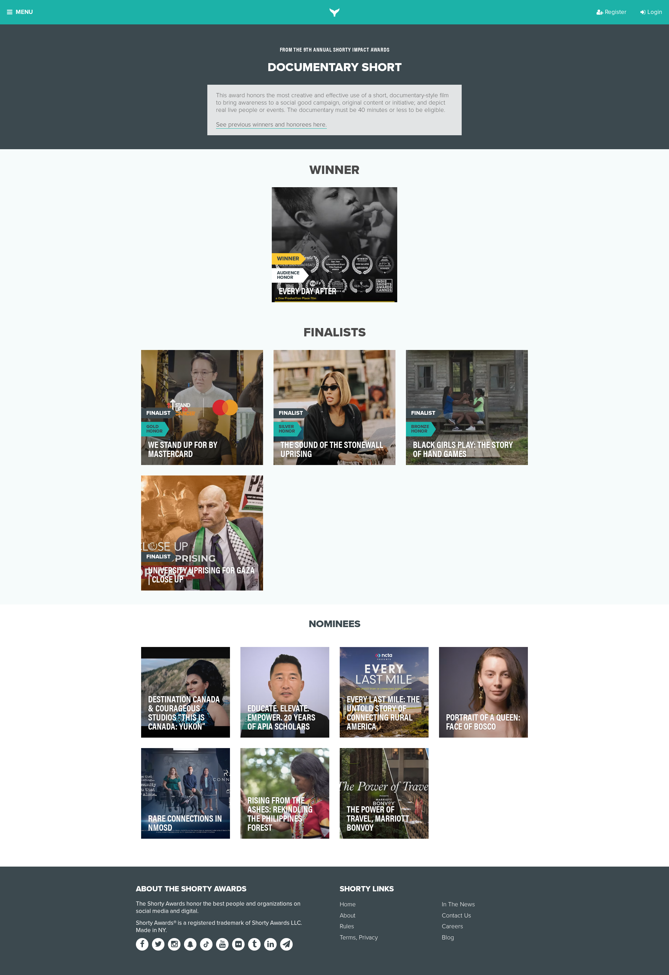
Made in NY (151, 930)
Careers (452, 926)
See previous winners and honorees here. (271, 124)
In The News (458, 904)
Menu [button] (24, 12)
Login (654, 12)
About (347, 915)
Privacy (368, 937)
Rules (347, 926)
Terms (348, 937)
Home (348, 904)
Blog (448, 937)
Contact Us (456, 915)
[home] (334, 12)
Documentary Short (306, 196)
